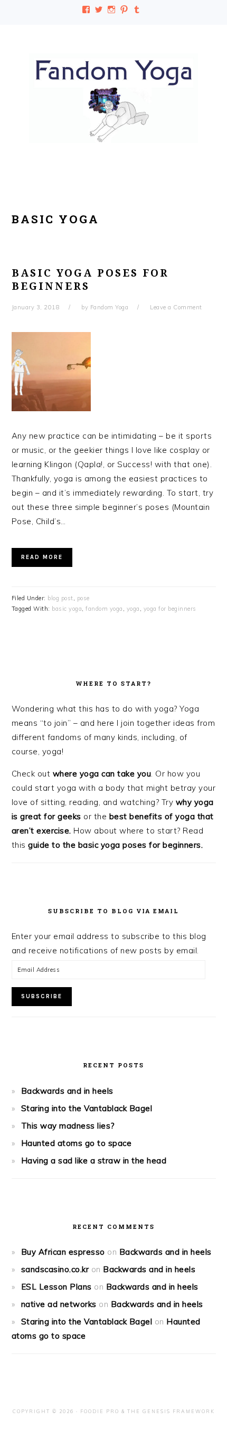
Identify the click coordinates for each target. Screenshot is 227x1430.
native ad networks (59, 1304)
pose (83, 598)
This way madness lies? (68, 1126)
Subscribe (41, 996)
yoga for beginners (170, 608)
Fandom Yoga (113, 98)
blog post (60, 598)
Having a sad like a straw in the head (94, 1161)
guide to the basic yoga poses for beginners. (115, 845)
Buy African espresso (63, 1252)
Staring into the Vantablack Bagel (87, 1108)
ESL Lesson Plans (56, 1287)
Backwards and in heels (67, 1091)
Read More (42, 557)
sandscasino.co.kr (55, 1269)
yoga (133, 608)
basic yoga (67, 608)
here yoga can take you (105, 774)
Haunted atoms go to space (76, 1143)
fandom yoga (104, 608)
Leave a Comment (176, 307)
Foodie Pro (99, 1411)
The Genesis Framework (171, 1411)
